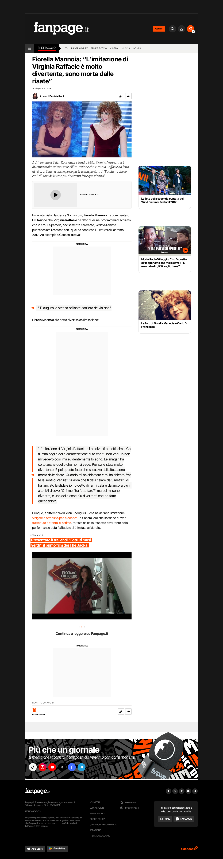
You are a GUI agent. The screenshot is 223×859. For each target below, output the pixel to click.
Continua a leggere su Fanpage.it (82, 633)
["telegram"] (82, 767)
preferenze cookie (100, 835)
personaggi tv (47, 703)
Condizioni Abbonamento (103, 824)
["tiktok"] (33, 767)
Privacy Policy (97, 813)
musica (126, 48)
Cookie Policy (97, 819)
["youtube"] (52, 767)
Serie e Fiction (99, 48)
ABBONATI (159, 29)
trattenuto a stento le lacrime (51, 523)
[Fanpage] (37, 791)
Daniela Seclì (56, 96)
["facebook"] (72, 767)
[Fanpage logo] (57, 28)
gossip (137, 48)
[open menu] (29, 48)
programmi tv (79, 48)
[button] (128, 96)
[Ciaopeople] (189, 849)
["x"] (62, 767)
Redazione (95, 830)
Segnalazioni (97, 808)
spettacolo (47, 48)
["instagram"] (43, 767)
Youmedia (95, 802)
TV (66, 48)
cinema (114, 48)
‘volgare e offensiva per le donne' (54, 518)
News (35, 703)
